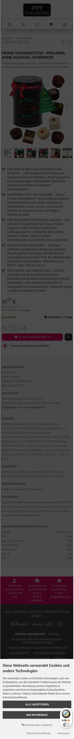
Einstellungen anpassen (39, 724)
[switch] (66, 725)
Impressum (63, 733)
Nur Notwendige (37, 715)
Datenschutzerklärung (38, 733)
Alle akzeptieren (37, 704)
